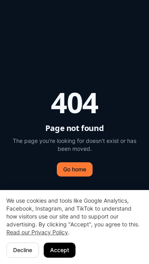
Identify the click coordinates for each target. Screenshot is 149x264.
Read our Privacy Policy (37, 232)
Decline (22, 250)
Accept (59, 250)
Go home (74, 169)
